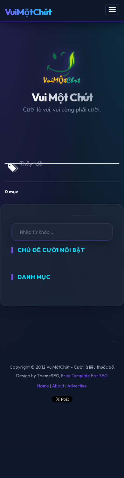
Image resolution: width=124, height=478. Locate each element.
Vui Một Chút (62, 97)
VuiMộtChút (28, 11)
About (58, 386)
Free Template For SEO (84, 376)
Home (43, 386)
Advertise (77, 386)
